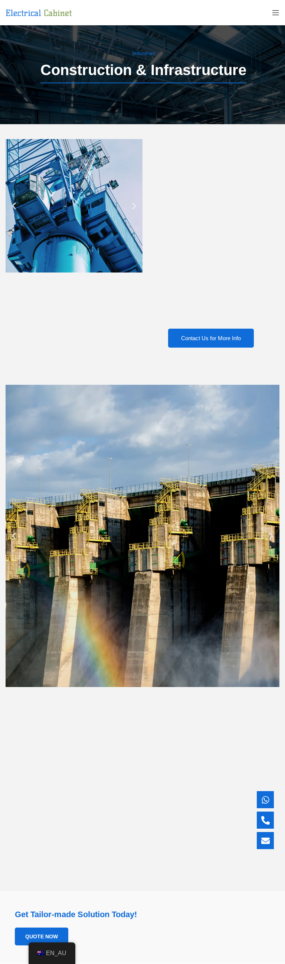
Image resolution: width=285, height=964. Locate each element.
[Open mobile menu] (275, 12)
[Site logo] (39, 12)
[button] (14, 205)
